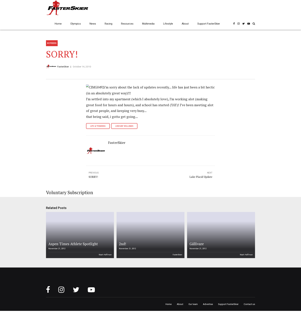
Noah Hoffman (105, 255)
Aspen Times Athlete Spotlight (73, 244)
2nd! (122, 244)
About (185, 23)
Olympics (75, 23)
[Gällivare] (220, 235)
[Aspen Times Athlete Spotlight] (79, 235)
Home (58, 23)
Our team (193, 304)
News (93, 23)
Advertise (208, 304)
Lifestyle (168, 23)
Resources (127, 23)
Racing (108, 23)
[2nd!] (150, 235)
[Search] (254, 23)
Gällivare (197, 244)
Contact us (249, 304)
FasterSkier (63, 66)
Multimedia (148, 23)
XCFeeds (51, 43)
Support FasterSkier (208, 23)
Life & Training (98, 126)
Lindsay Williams (124, 126)
